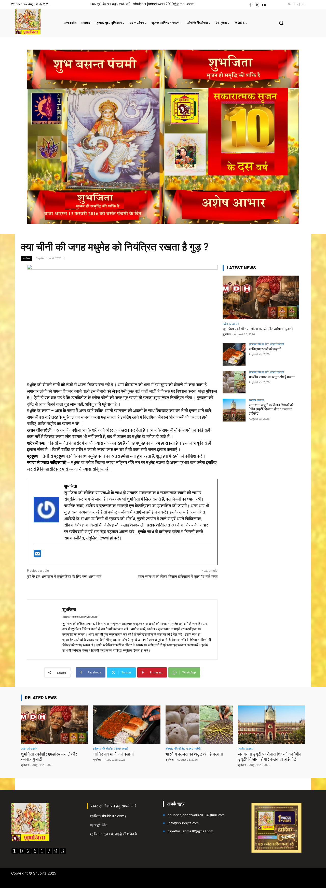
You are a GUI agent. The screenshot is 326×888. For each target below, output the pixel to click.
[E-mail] (37, 555)
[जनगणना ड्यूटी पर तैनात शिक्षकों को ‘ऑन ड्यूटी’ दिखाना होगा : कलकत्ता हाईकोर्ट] (234, 410)
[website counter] (38, 853)
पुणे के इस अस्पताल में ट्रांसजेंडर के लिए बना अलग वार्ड (64, 576)
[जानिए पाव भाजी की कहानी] (234, 354)
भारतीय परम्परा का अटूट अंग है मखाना (272, 377)
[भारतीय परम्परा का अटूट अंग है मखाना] (234, 382)
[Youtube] (264, 4)
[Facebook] (250, 4)
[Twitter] (257, 4)
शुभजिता (69, 609)
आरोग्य (26, 258)
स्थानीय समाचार (256, 400)
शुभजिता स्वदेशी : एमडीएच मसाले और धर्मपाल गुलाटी (258, 329)
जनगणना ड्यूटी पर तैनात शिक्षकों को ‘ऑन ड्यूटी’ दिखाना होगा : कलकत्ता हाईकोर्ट (271, 409)
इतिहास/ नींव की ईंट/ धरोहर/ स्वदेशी (266, 344)
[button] (281, 23)
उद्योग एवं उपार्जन (231, 323)
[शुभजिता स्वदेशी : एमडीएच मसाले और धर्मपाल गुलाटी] (261, 297)
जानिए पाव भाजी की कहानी (265, 349)
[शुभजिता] (45, 629)
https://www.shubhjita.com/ (80, 617)
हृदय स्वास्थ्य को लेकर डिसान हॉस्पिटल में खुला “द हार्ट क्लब (178, 576)
